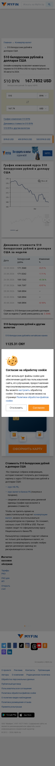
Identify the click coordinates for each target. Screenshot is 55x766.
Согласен (38, 407)
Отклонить (16, 407)
